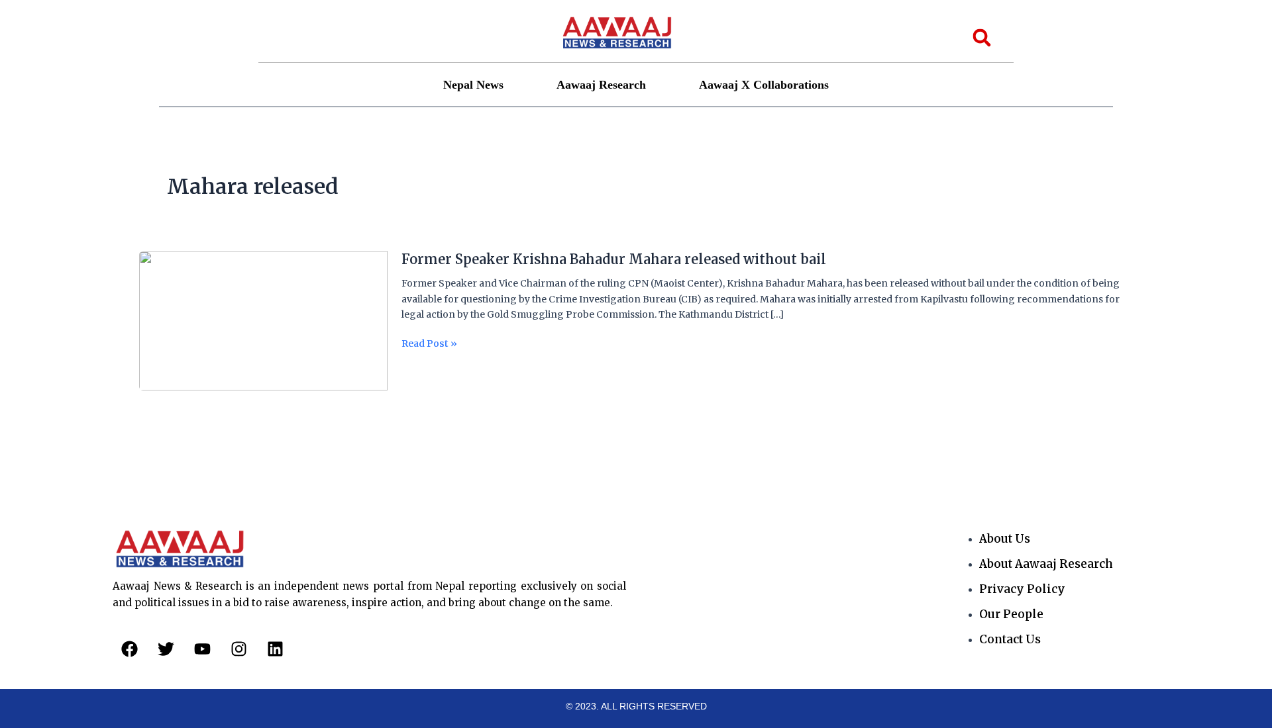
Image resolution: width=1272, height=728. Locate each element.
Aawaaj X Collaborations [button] (764, 84)
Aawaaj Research (601, 84)
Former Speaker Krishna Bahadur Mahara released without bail (613, 259)
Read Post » (429, 343)
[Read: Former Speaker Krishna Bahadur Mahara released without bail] (263, 320)
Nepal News (473, 84)
